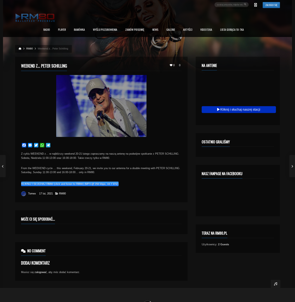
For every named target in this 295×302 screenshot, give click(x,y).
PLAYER (62, 30)
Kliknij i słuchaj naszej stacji (240, 109)
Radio (46, 30)
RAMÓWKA (79, 30)
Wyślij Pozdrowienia (105, 30)
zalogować (41, 272)
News (155, 30)
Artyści (187, 30)
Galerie (170, 30)
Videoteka (206, 30)
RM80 (62, 193)
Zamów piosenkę (134, 30)
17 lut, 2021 (46, 193)
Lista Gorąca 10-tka (232, 30)
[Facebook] (255, 4)
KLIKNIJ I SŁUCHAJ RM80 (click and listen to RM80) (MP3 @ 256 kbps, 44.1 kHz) (69, 184)
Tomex (32, 193)
